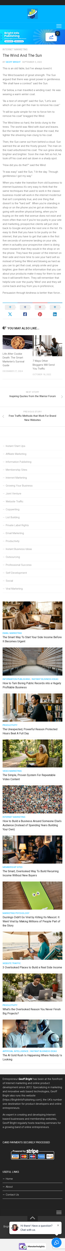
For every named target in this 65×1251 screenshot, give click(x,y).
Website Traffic (14, 501)
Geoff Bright (13, 62)
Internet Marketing (15, 49)
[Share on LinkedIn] (54, 311)
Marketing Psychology (16, 913)
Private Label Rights (17, 525)
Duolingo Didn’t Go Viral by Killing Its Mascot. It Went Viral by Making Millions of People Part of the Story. (31, 921)
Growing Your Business (19, 485)
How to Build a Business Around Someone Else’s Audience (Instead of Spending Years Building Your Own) (32, 825)
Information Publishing (18, 461)
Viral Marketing (14, 588)
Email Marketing (15, 533)
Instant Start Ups (15, 446)
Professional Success (19, 564)
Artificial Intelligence (15, 1051)
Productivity (12, 541)
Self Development (16, 572)
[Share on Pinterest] (40, 311)
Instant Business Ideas (19, 549)
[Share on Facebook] (25, 311)
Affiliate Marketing (16, 453)
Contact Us (12, 1194)
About (9, 1186)
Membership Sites (16, 469)
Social (9, 580)
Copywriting (12, 509)
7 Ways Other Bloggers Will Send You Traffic (44, 364)
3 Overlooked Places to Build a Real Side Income (32, 967)
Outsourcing (13, 557)
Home (9, 1178)
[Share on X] (10, 311)
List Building (13, 517)
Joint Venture (13, 493)
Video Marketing (12, 771)
